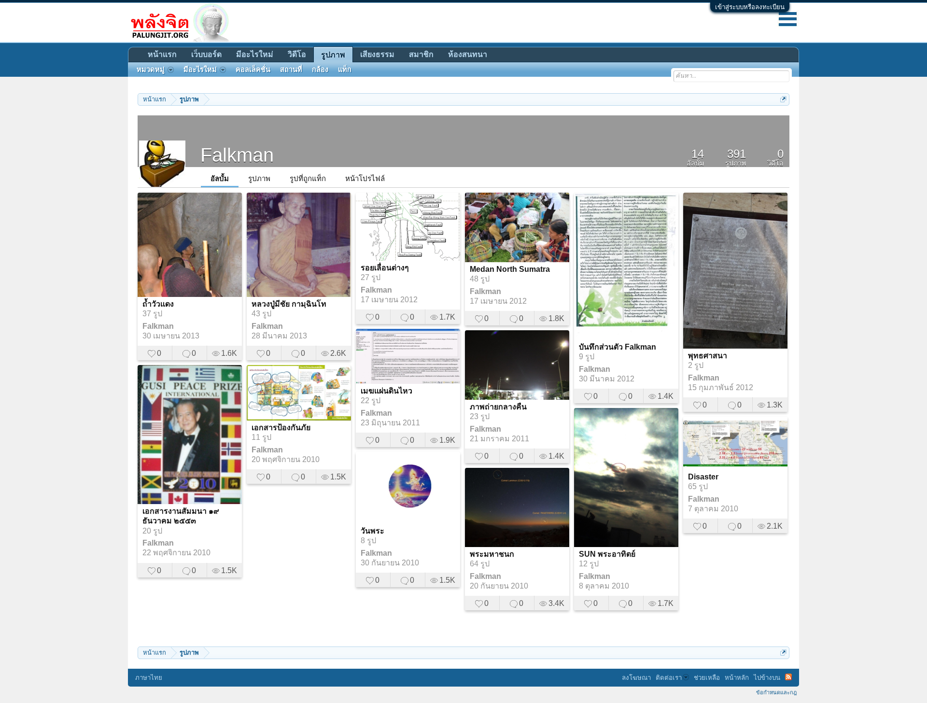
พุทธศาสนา (707, 356)
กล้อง (320, 69)
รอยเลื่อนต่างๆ (385, 268)
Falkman (158, 326)
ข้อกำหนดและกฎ (776, 692)
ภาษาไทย (148, 677)
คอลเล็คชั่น (253, 69)
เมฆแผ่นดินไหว (386, 391)
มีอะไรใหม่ (254, 54)
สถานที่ (291, 69)
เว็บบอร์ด (206, 54)
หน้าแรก (162, 54)
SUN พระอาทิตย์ (607, 554)
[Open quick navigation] (783, 99)
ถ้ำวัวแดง (158, 304)
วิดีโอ (297, 54)
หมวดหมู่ (151, 69)
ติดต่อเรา (669, 677)
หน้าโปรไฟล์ (365, 178)
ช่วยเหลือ (707, 677)
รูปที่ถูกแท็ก (308, 178)
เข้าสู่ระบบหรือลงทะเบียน (750, 7)
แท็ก (344, 69)
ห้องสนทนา (467, 54)
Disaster (703, 477)
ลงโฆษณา (636, 677)
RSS (788, 677)
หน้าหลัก (737, 677)
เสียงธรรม (377, 54)
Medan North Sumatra (510, 269)
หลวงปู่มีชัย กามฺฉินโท (289, 304)
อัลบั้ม (220, 178)
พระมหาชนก (492, 554)
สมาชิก (421, 54)
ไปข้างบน (767, 677)
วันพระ (372, 531)
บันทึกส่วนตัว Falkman (617, 347)
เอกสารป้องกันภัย (281, 427)
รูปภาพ (259, 178)
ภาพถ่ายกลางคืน (498, 407)
